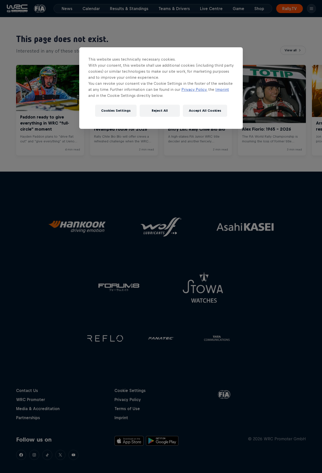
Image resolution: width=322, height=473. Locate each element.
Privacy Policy (194, 89)
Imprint (222, 89)
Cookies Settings (116, 110)
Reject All (160, 110)
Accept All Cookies (205, 110)
